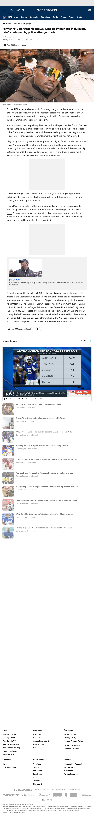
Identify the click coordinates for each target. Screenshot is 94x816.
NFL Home (6, 24)
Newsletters (69, 767)
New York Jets (66, 318)
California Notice (71, 749)
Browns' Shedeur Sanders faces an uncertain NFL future (40, 418)
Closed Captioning (72, 745)
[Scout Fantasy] (85, 795)
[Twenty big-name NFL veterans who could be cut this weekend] (8, 532)
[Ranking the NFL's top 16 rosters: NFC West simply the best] (8, 450)
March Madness (9, 751)
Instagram (37, 770)
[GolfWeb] (47, 800)
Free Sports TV (9, 741)
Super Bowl (76, 310)
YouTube (37, 764)
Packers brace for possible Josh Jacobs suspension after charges (44, 473)
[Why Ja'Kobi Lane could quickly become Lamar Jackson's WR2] (8, 437)
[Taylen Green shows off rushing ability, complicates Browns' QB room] (8, 505)
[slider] (47, 389)
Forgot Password (71, 774)
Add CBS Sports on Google (17, 45)
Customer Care (9, 767)
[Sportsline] (28, 794)
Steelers (24, 296)
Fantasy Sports (9, 738)
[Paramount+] (44, 794)
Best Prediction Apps (11, 748)
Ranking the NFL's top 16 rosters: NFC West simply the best (42, 445)
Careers (36, 738)
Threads (36, 780)
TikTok (36, 767)
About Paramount (41, 741)
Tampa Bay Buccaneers (21, 310)
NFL (16, 109)
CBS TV (36, 748)
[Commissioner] (60, 794)
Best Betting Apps (10, 744)
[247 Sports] (11, 794)
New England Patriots (59, 307)
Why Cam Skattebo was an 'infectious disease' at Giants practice (44, 514)
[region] (47, 372)
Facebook (37, 774)
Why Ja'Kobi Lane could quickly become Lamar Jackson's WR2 (44, 432)
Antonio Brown (39, 109)
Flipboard (37, 784)
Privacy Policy (70, 738)
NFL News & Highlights (23, 24)
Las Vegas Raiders (35, 307)
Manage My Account (73, 764)
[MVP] (73, 794)
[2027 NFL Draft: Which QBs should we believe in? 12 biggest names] (8, 464)
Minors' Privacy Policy (73, 741)
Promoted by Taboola (82, 341)
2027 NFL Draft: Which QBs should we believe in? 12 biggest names (46, 459)
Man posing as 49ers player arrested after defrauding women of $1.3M (47, 486)
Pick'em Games (9, 734)
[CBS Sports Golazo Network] (66, 789)
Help (4, 764)
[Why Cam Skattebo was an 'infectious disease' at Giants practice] (8, 519)
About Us (37, 734)
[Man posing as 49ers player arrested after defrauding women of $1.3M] (8, 491)
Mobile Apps (8, 754)
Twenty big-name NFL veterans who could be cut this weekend (44, 528)
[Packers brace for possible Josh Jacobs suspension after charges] (8, 478)
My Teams (68, 770)
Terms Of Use (70, 734)
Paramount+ (38, 744)
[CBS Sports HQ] (42, 789)
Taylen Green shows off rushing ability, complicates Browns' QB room (46, 500)
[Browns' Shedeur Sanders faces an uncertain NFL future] (8, 423)
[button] (4, 10)
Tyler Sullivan (10, 37)
